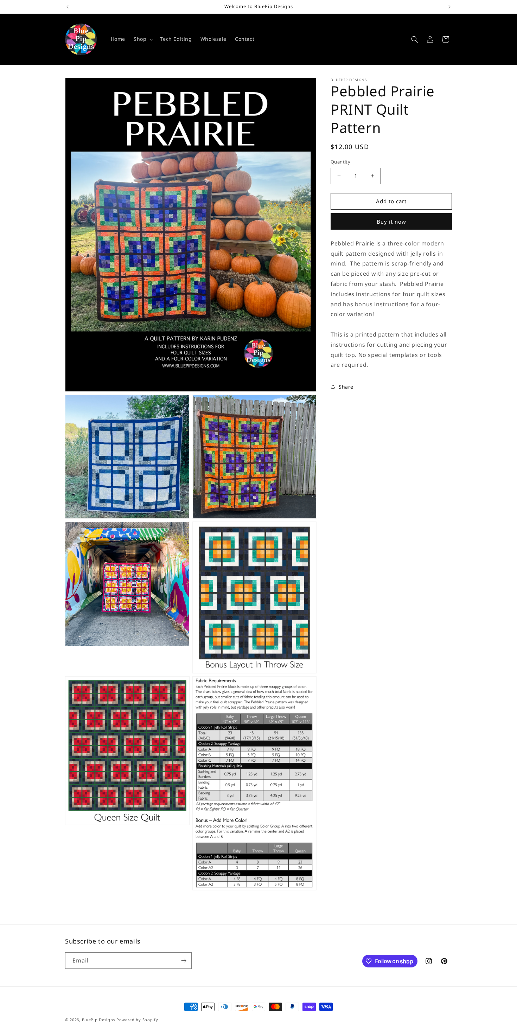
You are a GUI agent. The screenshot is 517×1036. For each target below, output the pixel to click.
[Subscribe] (183, 960)
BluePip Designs (98, 1019)
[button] (142, 39)
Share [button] (346, 386)
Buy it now (391, 221)
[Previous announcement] (67, 6)
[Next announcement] (449, 6)
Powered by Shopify (137, 1019)
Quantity (340, 162)
